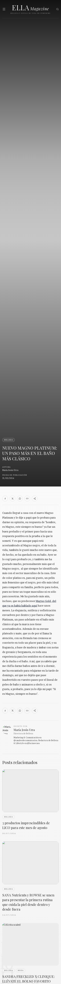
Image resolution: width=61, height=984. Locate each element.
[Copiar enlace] (27, 498)
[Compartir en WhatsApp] (20, 498)
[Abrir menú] (4, 9)
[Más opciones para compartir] (34, 498)
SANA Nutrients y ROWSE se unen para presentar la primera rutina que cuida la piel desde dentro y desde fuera (28, 902)
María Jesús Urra (10, 470)
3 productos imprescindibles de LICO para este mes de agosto (26, 825)
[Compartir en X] (12, 498)
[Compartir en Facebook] (5, 498)
